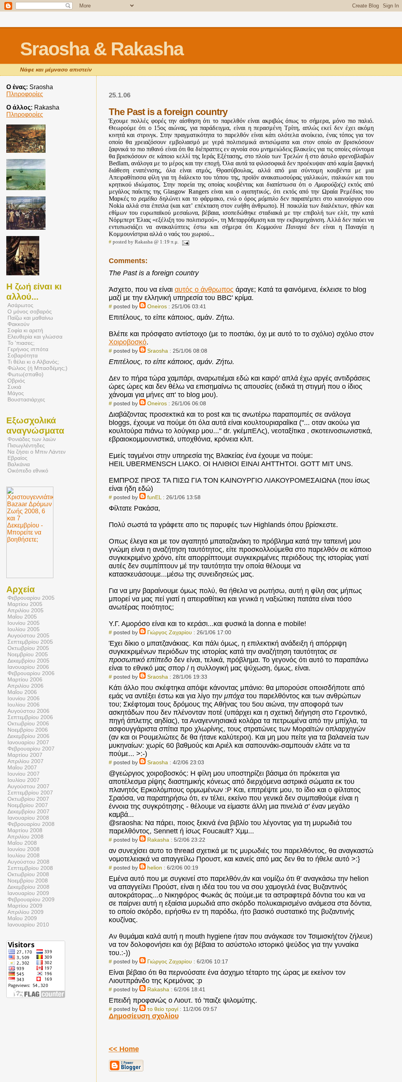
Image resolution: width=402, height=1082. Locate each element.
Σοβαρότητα (22, 355)
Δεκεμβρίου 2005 (28, 660)
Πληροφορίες (24, 94)
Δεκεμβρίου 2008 (28, 887)
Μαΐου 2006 (22, 692)
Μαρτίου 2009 (24, 906)
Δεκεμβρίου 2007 (28, 811)
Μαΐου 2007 (22, 767)
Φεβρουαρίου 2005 (31, 598)
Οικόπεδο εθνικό (27, 470)
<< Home (124, 1049)
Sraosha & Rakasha (101, 48)
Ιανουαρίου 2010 (28, 924)
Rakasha (158, 840)
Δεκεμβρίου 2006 (28, 736)
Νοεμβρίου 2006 (27, 730)
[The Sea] (26, 188)
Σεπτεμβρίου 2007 (30, 792)
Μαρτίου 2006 (24, 679)
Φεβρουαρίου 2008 (31, 824)
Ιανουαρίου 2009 (28, 893)
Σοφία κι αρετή (25, 330)
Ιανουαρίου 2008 (28, 818)
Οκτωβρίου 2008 (28, 874)
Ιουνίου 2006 (23, 698)
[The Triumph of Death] (26, 150)
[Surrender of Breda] (26, 227)
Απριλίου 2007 (25, 761)
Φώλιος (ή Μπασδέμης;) (37, 368)
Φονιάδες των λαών (31, 439)
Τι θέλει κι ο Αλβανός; (33, 362)
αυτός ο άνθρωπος (204, 289)
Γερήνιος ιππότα (27, 349)
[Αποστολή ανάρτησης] (184, 242)
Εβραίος (17, 458)
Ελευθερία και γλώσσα (34, 336)
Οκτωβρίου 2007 (28, 799)
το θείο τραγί (162, 1009)
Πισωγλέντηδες (26, 445)
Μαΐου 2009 (22, 918)
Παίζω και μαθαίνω (30, 318)
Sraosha (157, 351)
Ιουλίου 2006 (23, 704)
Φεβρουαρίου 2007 (31, 748)
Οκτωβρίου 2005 (28, 648)
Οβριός (16, 380)
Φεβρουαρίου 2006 (31, 673)
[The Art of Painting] (22, 273)
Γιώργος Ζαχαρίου (170, 632)
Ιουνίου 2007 (23, 774)
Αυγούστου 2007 (28, 786)
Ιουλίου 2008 (23, 855)
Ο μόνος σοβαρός (29, 311)
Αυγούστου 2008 (28, 862)
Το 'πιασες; (21, 343)
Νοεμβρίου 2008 (27, 880)
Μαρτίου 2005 (24, 604)
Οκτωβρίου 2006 (28, 723)
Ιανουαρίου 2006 (28, 667)
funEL (154, 497)
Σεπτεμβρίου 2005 (30, 642)
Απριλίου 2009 (25, 912)
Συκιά (14, 387)
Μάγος (15, 393)
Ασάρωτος (20, 305)
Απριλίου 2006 (25, 686)
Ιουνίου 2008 (23, 849)
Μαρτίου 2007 (24, 755)
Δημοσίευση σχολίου (144, 1016)
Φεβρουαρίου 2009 (31, 899)
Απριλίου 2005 (25, 610)
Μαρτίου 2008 (24, 830)
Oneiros (157, 306)
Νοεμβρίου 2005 (27, 654)
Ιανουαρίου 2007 (28, 742)
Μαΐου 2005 (22, 616)
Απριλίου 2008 (25, 836)
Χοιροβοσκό (127, 342)
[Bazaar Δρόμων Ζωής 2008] (29, 576)
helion (154, 867)
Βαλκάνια (18, 464)
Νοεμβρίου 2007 (27, 805)
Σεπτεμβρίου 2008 (30, 868)
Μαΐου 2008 (22, 843)
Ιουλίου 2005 (23, 629)
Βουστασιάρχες (26, 399)
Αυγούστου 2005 (28, 635)
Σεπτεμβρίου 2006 (30, 717)
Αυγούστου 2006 (28, 711)
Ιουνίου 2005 (23, 623)
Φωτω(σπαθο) (25, 374)
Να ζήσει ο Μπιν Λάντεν (36, 452)
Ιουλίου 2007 (23, 780)
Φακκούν (18, 324)
